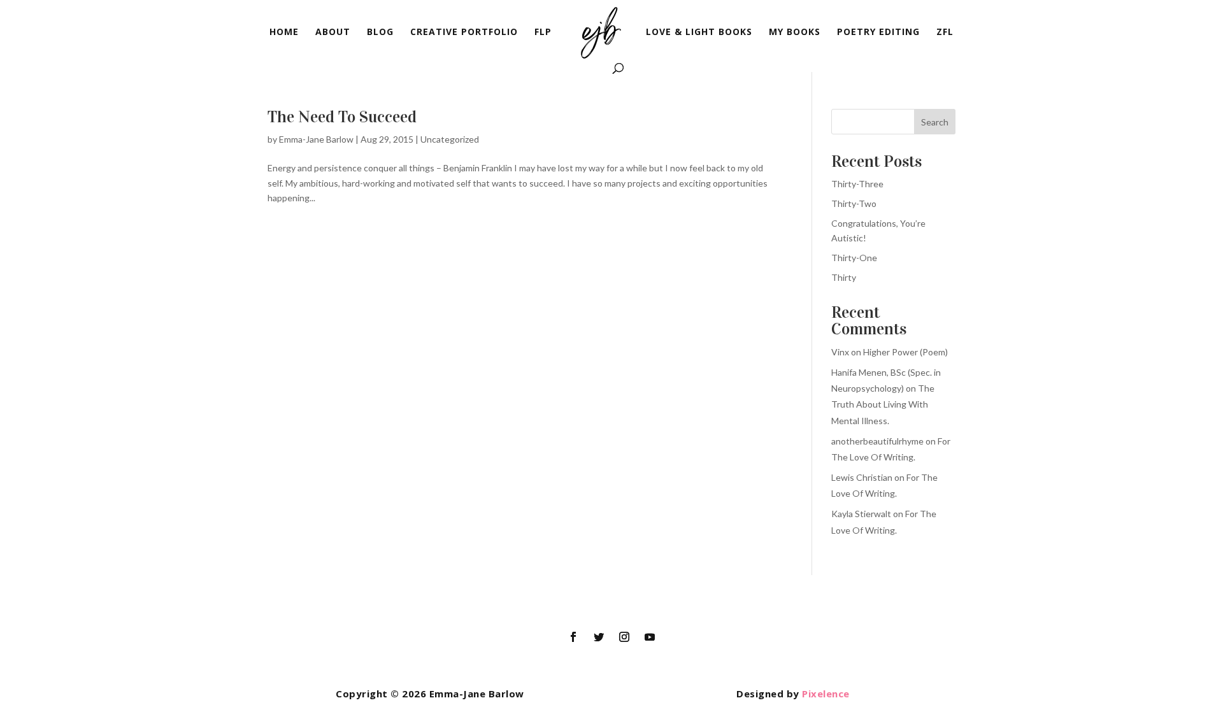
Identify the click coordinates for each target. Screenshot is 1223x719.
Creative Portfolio (464, 32)
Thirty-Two (853, 203)
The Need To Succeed (342, 117)
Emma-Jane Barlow (316, 139)
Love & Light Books (699, 32)
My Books (794, 32)
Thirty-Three (857, 183)
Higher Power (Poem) (905, 351)
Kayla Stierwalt (861, 513)
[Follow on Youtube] (650, 637)
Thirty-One (854, 257)
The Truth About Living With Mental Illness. (882, 404)
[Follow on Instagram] (624, 637)
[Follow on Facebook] (573, 637)
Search (934, 122)
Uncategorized (449, 139)
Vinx (840, 351)
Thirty (843, 277)
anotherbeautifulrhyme (877, 441)
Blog (380, 32)
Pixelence (826, 693)
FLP (543, 32)
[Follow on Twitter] (599, 637)
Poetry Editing (878, 32)
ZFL (945, 32)
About (332, 32)
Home (284, 32)
